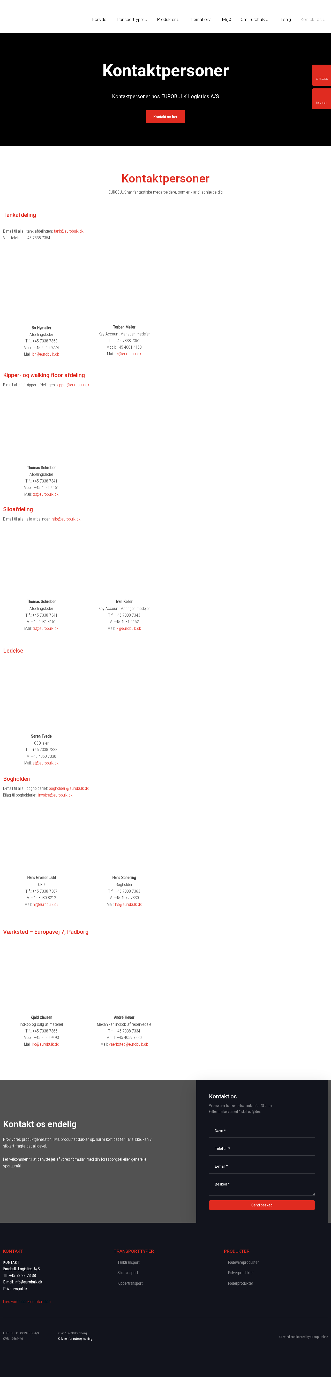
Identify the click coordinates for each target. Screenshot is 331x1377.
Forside (99, 19)
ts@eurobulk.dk (45, 494)
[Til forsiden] (32, 17)
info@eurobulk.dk (28, 1282)
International (200, 19)
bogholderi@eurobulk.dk (69, 788)
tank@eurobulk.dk (69, 231)
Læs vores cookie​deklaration (27, 1301)
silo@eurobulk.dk (66, 519)
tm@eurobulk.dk (127, 353)
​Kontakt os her (165, 117)
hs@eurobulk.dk (128, 904)
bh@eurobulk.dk (45, 354)
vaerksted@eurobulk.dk (128, 1044)
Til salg (284, 19)
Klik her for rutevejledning (75, 1339)
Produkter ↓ (168, 19)
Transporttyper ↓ (131, 19)
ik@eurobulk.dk (128, 628)
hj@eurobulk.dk (45, 904)
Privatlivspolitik (15, 1288)
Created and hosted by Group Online (303, 1337)
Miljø (226, 19)
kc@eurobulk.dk (45, 1044)
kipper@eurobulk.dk (73, 384)
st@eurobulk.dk (45, 763)
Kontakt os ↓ (312, 19)
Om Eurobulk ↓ (254, 19)
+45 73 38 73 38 (22, 1275)
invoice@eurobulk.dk (55, 795)
